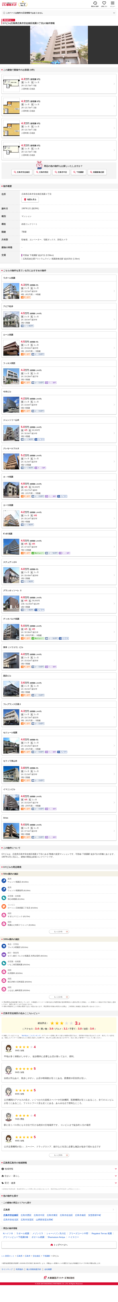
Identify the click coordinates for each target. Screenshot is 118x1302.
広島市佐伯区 (66, 1215)
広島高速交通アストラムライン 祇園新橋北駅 (43, 259)
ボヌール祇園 (37, 1237)
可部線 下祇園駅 (30, 255)
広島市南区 (80, 1215)
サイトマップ (7, 1269)
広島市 (27, 1256)
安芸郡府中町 (94, 1215)
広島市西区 (43, 172)
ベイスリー (73, 1237)
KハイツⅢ (8, 1233)
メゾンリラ (37, 1233)
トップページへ (61, 1245)
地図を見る (31, 199)
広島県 (6, 1209)
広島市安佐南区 (23, 172)
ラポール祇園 (22, 1233)
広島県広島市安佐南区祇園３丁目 (36, 194)
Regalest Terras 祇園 (102, 1233)
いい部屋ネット (8, 1256)
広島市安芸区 (27, 1220)
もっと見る (58, 1155)
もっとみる (58, 931)
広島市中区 (62, 172)
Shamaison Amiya (56, 1237)
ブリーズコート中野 (78, 1233)
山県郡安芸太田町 (44, 1220)
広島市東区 (52, 1215)
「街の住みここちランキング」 (31, 1035)
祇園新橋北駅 (98, 172)
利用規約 (19, 1269)
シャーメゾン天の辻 (56, 1233)
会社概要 (48, 1269)
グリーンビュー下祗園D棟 (15, 1237)
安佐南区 (36, 1256)
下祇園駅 (80, 172)
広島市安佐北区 (10, 1220)
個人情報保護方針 (33, 1269)
